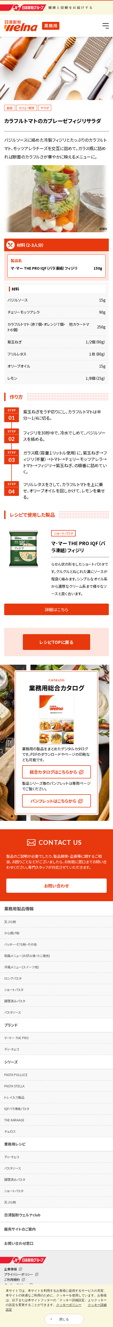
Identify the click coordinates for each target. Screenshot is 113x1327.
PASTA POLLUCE (16, 1074)
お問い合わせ (56, 885)
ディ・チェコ (11, 1049)
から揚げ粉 (11, 933)
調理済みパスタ (14, 1001)
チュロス (10, 1131)
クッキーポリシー (68, 1305)
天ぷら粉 (10, 921)
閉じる (64, 1319)
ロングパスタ (13, 978)
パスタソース (12, 1012)
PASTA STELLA (14, 1086)
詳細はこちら (56, 609)
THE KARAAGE (14, 1120)
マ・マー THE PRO (16, 1037)
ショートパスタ (13, 989)
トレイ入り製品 (14, 1097)
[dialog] (56, 1305)
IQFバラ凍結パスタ (16, 1108)
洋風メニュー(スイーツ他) (21, 967)
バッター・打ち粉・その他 (20, 944)
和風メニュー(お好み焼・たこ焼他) (27, 955)
